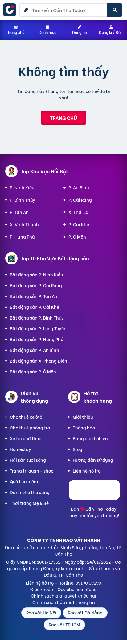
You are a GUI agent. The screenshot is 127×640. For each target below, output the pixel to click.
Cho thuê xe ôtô (26, 416)
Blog (77, 449)
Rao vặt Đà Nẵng (85, 612)
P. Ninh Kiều (22, 187)
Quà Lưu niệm (24, 481)
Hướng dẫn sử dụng (93, 460)
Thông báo (84, 427)
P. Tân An (19, 212)
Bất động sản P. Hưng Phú (36, 339)
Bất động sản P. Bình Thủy (37, 317)
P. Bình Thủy (22, 199)
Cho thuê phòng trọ (30, 427)
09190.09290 (88, 582)
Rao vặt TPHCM (64, 624)
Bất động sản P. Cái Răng (36, 285)
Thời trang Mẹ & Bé (29, 503)
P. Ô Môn (77, 236)
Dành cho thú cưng (30, 492)
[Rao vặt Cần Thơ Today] (11, 9)
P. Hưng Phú (22, 236)
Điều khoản (41, 589)
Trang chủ (63, 117)
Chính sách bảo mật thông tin (63, 602)
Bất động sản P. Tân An (33, 296)
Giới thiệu (83, 416)
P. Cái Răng (80, 199)
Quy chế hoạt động (77, 589)
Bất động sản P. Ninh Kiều (36, 274)
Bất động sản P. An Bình (34, 350)
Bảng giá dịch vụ (90, 438)
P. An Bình (78, 187)
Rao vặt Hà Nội (41, 612)
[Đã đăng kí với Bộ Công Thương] (94, 498)
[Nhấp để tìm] (114, 10)
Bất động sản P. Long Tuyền (38, 328)
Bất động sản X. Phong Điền (38, 360)
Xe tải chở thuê (25, 438)
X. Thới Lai (79, 212)
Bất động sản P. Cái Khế (34, 307)
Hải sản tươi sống (28, 460)
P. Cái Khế (78, 224)
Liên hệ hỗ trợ (87, 470)
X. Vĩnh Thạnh (24, 224)
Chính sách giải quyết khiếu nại (63, 595)
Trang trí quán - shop (32, 470)
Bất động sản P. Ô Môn (33, 371)
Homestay (20, 449)
